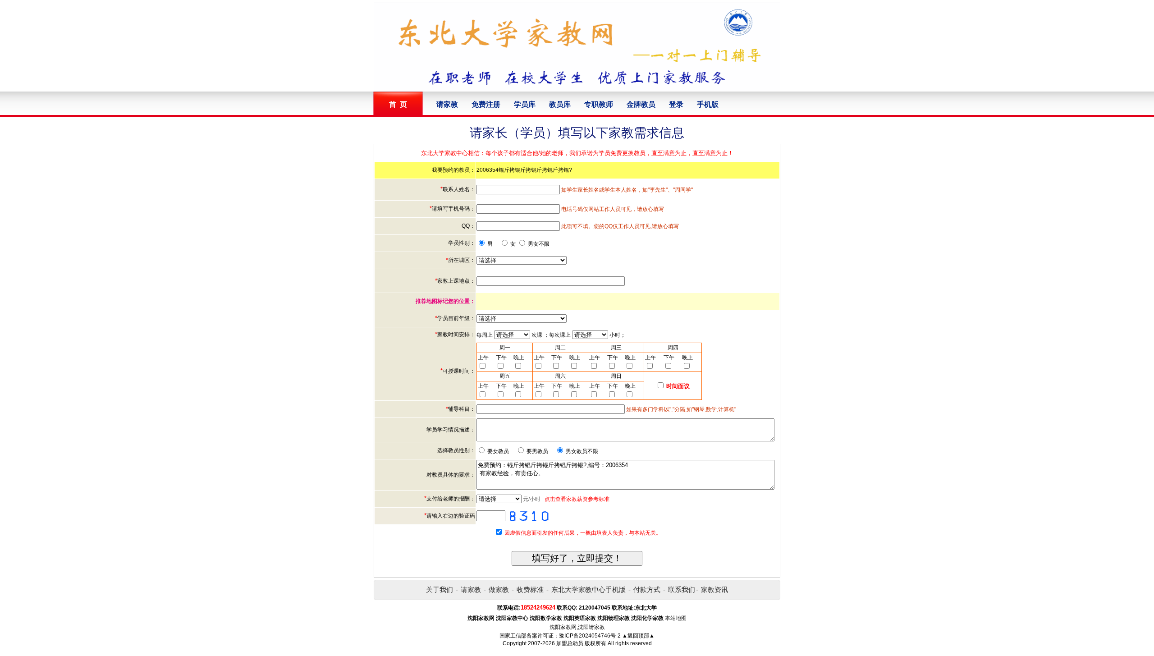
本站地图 (676, 618)
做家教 (499, 589)
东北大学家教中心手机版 (588, 589)
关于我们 (439, 589)
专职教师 (598, 104)
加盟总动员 (569, 643)
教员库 (560, 104)
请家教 (447, 104)
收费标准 (530, 589)
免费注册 (486, 104)
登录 (676, 104)
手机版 (708, 104)
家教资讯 (714, 589)
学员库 (525, 104)
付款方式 (646, 589)
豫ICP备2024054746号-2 (590, 636)
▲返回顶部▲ (638, 636)
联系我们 (681, 589)
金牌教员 (641, 104)
